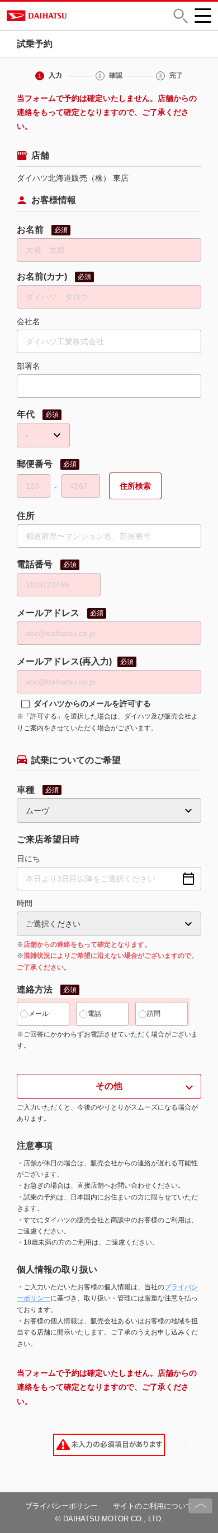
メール (39, 1014)
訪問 (153, 1014)
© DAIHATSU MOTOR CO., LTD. (109, 1519)
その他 (109, 1086)
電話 (94, 1014)
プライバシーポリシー (61, 1506)
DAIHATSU (78, 15)
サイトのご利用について (153, 1506)
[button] (180, 15)
